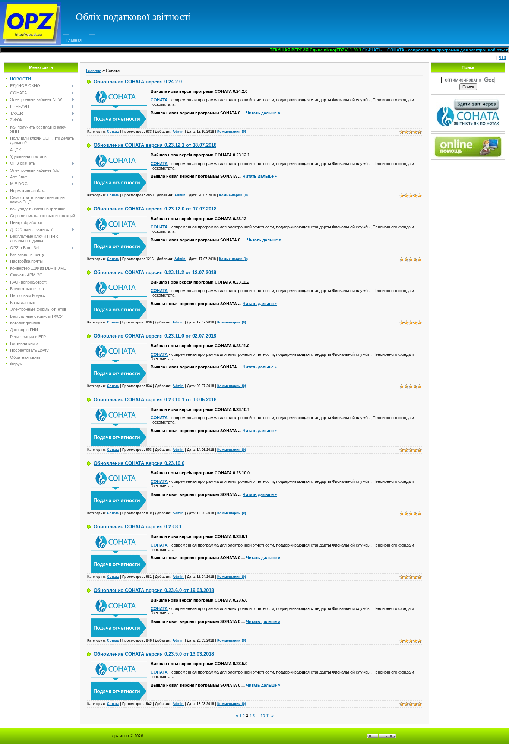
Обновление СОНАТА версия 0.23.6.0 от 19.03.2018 (154, 590)
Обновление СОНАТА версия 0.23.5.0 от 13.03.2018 (154, 654)
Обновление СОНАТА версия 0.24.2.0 (138, 82)
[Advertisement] (369, 17)
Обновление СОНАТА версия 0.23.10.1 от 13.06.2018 (155, 399)
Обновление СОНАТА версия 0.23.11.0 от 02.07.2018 (155, 336)
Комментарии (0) (231, 131)
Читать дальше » (263, 113)
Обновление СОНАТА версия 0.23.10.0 (139, 463)
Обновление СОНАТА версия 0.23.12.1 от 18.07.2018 (155, 145)
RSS (502, 58)
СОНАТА (159, 100)
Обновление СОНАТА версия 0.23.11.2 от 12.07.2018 (155, 272)
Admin (178, 131)
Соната (113, 131)
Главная (74, 40)
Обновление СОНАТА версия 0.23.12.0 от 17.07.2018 (155, 209)
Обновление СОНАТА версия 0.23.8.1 (138, 526)
